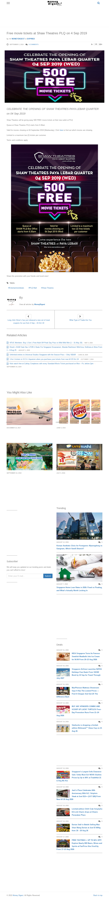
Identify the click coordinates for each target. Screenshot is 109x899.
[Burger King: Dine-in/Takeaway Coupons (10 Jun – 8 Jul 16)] (79, 411)
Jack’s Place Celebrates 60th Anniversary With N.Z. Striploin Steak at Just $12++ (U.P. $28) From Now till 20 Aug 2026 (78, 794)
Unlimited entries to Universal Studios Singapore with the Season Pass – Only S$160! (42, 355)
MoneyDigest (18, 39)
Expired (31, 39)
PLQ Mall (33, 288)
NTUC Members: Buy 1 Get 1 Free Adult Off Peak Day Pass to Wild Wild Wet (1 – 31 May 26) (45, 343)
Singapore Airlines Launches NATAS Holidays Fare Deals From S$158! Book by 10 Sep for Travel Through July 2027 (79, 673)
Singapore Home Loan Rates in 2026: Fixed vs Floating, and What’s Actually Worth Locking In (79, 588)
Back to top (97, 895)
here (61, 130)
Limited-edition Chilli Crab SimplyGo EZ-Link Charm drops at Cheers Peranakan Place (87, 812)
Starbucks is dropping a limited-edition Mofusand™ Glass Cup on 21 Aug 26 (87, 728)
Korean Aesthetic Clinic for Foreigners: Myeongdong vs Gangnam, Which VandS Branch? (79, 547)
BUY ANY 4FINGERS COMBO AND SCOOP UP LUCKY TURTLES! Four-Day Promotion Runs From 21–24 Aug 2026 (78, 710)
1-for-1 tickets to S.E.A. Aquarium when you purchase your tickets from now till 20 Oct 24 (44, 359)
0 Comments (33, 44)
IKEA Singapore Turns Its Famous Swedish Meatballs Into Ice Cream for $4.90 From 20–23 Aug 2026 (86, 656)
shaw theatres (48, 288)
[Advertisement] (55, 16)
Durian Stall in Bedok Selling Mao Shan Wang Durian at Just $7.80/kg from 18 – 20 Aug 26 (86, 828)
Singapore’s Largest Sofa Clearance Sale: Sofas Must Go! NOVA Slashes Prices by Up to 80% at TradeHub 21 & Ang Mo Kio (78, 776)
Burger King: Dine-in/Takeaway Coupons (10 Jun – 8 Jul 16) (78, 432)
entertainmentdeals (16, 288)
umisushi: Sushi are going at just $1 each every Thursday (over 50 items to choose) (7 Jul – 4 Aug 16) (78, 479)
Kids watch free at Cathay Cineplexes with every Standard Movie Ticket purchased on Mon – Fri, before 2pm (51, 364)
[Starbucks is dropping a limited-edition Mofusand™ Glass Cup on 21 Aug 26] (63, 728)
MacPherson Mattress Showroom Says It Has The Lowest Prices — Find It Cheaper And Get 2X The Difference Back (77, 692)
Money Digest (18, 895)
